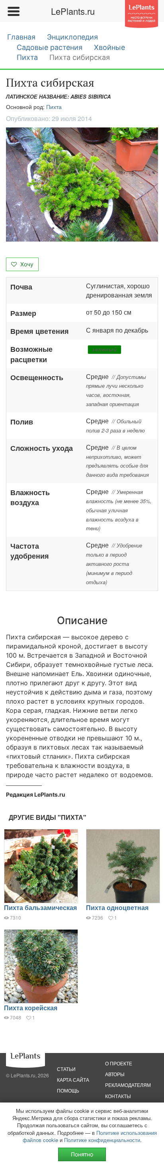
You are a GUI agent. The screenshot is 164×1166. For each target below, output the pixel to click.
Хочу (26, 264)
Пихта (27, 57)
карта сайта (73, 1079)
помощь (68, 1090)
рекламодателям (128, 1084)
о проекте (118, 1063)
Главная (21, 37)
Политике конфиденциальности (102, 1140)
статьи (66, 1068)
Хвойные (109, 47)
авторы (115, 1074)
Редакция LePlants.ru (35, 794)
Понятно (82, 1154)
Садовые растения (49, 47)
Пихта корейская (30, 1007)
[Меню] (13, 11)
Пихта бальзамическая (40, 907)
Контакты (118, 1096)
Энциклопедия (72, 37)
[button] (82, 184)
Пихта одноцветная (117, 907)
